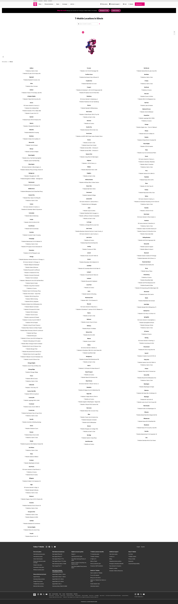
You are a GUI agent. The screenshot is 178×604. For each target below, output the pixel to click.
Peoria (146, 156)
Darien (31, 425)
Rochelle (146, 207)
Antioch (31, 90)
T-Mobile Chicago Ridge (31, 372)
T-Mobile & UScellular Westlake (146, 161)
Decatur (31, 432)
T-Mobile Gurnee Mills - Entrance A (89, 150)
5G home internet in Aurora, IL (31, 105)
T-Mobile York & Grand (32, 145)
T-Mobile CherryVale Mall (146, 234)
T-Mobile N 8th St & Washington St (146, 408)
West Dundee (146, 405)
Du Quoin (31, 460)
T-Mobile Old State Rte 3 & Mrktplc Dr (146, 393)
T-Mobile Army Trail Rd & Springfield (31, 158)
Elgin (31, 484)
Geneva (89, 105)
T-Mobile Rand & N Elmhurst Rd (89, 377)
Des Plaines (31, 447)
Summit (146, 353)
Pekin (146, 150)
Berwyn (31, 148)
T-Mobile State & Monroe (31, 267)
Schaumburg (146, 274)
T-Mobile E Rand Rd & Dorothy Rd (31, 99)
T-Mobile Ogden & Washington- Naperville (89, 401)
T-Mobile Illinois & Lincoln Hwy (31, 530)
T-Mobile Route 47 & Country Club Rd (146, 427)
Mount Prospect (89, 372)
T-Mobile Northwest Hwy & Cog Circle (31, 413)
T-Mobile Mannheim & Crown (89, 83)
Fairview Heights (31, 527)
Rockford (146, 220)
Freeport (89, 87)
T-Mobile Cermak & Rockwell (31, 275)
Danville (31, 419)
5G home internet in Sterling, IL (146, 340)
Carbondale (31, 213)
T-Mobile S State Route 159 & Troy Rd (89, 114)
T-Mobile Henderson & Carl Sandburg (89, 101)
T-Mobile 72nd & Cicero (31, 314)
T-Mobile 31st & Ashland (31, 278)
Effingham (31, 478)
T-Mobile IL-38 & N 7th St (146, 210)
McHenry (89, 325)
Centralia (31, 232)
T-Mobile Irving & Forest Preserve (31, 325)
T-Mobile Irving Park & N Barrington (89, 157)
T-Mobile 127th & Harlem (146, 146)
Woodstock (146, 425)
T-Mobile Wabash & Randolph (31, 264)
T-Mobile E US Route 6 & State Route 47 (89, 368)
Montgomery (89, 356)
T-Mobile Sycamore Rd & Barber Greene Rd (31, 444)
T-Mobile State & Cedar (31, 283)
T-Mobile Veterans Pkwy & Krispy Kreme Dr (31, 169)
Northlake (146, 74)
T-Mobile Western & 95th (31, 517)
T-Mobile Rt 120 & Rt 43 (146, 399)
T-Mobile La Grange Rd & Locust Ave (89, 225)
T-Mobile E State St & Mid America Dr (146, 228)
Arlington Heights (31, 96)
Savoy (146, 268)
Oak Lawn (146, 93)
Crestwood (31, 404)
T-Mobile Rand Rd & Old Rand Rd (89, 243)
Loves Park (89, 284)
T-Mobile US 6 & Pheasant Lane (31, 253)
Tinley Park (146, 359)
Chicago (31, 256)
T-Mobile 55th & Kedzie (31, 312)
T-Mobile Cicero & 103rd (146, 96)
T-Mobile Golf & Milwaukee (89, 422)
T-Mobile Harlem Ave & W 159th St (146, 362)
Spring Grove (146, 310)
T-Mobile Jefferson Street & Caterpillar (89, 216)
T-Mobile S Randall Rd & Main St (31, 126)
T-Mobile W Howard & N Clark (31, 309)
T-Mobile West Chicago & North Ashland (31, 343)
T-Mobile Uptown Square (146, 246)
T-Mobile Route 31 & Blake (89, 328)
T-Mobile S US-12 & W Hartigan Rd (89, 71)
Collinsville (31, 384)
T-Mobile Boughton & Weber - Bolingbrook (31, 178)
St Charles (146, 331)
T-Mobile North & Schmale (31, 228)
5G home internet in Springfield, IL (146, 320)
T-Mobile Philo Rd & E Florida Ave (146, 371)
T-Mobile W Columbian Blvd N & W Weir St (89, 268)
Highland (89, 160)
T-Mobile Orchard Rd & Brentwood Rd (89, 359)
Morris (88, 365)
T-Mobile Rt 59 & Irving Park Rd (146, 349)
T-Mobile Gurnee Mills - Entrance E (89, 148)
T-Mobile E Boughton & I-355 (31, 176)
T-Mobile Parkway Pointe (146, 325)
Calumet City (31, 195)
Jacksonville (89, 198)
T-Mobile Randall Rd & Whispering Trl (146, 307)
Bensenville (31, 142)
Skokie (146, 298)
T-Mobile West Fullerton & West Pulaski (31, 328)
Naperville (89, 393)
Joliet (89, 207)
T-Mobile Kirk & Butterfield (31, 108)
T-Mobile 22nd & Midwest (146, 112)
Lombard (89, 278)
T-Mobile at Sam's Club (31, 71)
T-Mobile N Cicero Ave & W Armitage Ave (31, 338)
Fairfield (31, 520)
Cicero (31, 375)
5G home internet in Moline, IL (89, 347)
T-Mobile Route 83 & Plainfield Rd (146, 421)
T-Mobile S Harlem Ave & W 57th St (146, 356)
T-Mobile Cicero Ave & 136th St (31, 406)
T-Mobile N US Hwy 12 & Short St (146, 313)
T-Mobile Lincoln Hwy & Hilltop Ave (31, 365)
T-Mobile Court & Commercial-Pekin (146, 152)
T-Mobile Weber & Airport (146, 249)
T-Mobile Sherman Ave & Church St (31, 505)
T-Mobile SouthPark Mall (89, 353)
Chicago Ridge (31, 369)
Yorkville (146, 431)
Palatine (146, 137)
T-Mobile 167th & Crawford (31, 394)
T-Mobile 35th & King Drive (31, 296)
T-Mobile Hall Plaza (31, 333)
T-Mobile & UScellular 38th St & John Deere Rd (89, 350)
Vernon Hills (146, 375)
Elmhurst (31, 496)
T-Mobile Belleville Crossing (31, 132)
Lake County (89, 228)
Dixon (31, 453)
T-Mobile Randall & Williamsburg (89, 108)
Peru (146, 170)
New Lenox (89, 408)
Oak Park (146, 102)
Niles (89, 414)
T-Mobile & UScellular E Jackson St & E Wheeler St (89, 309)
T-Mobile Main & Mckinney (31, 216)
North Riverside (89, 441)
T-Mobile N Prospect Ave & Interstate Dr (31, 246)
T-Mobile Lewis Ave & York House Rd (146, 402)
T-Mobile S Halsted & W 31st (31, 272)
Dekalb (31, 441)
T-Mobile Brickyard (31, 335)
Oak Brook (146, 87)
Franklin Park (89, 80)
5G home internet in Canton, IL (31, 207)
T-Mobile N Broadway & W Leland (31, 341)
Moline (89, 345)
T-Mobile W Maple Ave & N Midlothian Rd (89, 390)
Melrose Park (89, 332)
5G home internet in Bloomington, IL (31, 167)
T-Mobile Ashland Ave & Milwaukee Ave (31, 304)
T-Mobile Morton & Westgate (89, 204)
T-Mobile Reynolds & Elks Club (146, 192)
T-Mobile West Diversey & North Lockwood (31, 330)
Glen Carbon (89, 111)
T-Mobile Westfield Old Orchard (146, 300)
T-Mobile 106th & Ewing (31, 299)
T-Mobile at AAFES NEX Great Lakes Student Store (89, 136)
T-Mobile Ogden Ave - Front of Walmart (146, 127)
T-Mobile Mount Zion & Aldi (31, 435)
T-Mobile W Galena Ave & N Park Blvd (89, 92)
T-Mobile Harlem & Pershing (89, 294)
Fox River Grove (89, 74)
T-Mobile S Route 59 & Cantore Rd (89, 404)
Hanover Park (89, 154)
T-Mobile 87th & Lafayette (31, 301)
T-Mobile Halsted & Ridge (89, 195)
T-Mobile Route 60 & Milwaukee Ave (146, 377)
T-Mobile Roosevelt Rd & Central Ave (31, 351)
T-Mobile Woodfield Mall (146, 280)
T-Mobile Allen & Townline (146, 164)
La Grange (89, 222)
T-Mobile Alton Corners (31, 86)
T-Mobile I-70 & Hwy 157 (31, 387)
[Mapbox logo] (3, 57)
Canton (31, 204)
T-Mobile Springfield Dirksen (146, 322)
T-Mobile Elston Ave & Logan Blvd (31, 354)
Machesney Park (89, 297)
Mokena (89, 338)
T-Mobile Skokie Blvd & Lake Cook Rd (146, 71)
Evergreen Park (31, 511)
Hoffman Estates (89, 179)
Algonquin (31, 77)
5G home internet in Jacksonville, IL (89, 201)
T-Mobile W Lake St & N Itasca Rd (31, 73)
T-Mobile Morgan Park (31, 349)
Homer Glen (89, 186)
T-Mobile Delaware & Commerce (31, 523)
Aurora (31, 102)
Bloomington (31, 164)
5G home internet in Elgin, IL (31, 487)
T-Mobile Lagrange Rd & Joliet (31, 400)
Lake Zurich (89, 237)
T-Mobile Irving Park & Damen (31, 285)
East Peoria (31, 466)
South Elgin (146, 304)
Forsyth (31, 533)
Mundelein (89, 387)
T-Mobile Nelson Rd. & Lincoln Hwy (89, 410)
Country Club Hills (31, 391)
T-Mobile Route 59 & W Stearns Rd (31, 119)
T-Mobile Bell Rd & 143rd (88, 188)
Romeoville (146, 243)
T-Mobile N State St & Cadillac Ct (31, 139)
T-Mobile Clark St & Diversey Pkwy (31, 291)
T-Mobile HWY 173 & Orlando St (89, 300)
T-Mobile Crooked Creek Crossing (31, 235)
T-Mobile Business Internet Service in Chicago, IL (31, 259)
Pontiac (146, 189)
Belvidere (31, 136)
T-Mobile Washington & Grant (31, 463)
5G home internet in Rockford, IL (146, 223)
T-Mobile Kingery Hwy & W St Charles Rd (31, 499)
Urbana (146, 368)
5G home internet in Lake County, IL (89, 234)
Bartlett (31, 117)
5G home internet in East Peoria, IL (31, 469)
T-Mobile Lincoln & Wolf (89, 341)
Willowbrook (146, 418)
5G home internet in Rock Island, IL (146, 217)
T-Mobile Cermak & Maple (31, 151)
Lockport (89, 272)
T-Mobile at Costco (31, 288)
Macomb (89, 304)
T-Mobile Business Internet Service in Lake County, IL (89, 231)
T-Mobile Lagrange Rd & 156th (146, 118)
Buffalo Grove (31, 188)
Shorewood (146, 291)
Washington (146, 384)
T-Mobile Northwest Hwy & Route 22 (89, 77)
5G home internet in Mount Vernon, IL (89, 383)
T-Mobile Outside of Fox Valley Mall (31, 110)
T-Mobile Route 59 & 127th (146, 179)
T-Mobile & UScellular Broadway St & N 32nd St (146, 201)
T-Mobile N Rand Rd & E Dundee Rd (146, 140)
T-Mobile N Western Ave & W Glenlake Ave (31, 356)
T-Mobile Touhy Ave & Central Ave (89, 417)
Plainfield (146, 177)
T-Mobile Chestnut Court (31, 428)
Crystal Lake (31, 410)
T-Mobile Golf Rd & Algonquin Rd (146, 240)
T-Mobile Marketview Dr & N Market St (31, 241)
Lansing (89, 246)
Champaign (31, 238)
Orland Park (146, 115)
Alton (31, 83)
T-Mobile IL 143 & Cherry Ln (89, 163)
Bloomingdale (31, 155)
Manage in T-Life (104, 10)
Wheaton (146, 412)
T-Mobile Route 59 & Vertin (146, 294)
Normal (89, 426)
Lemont (89, 253)
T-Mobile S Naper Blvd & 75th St (89, 396)
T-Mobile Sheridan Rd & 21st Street (146, 440)
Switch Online (115, 10)
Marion (89, 313)
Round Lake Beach (146, 262)
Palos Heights (146, 143)
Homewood (89, 192)
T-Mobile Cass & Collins (89, 210)
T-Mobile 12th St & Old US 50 (31, 222)
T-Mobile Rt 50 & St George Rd (31, 185)
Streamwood (146, 346)
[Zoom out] (174, 34)
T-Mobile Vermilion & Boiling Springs (31, 422)
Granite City (89, 127)
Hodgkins (89, 173)
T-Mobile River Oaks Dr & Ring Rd (31, 198)
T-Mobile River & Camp (31, 474)
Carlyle (31, 219)
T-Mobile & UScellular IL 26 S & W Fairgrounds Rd (89, 90)
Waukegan (146, 396)
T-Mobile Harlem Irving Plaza (89, 438)
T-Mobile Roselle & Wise (146, 285)
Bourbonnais (31, 182)
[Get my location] (99, 23)
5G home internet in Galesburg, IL (89, 99)
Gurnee (89, 139)
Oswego (146, 124)
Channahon (31, 250)
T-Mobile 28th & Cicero (31, 378)
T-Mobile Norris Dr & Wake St (146, 133)
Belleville (31, 129)
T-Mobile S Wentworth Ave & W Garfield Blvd (31, 280)
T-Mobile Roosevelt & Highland (89, 281)
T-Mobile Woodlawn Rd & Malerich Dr (89, 262)
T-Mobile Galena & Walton (31, 456)
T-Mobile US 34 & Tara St (146, 186)
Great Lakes (89, 133)
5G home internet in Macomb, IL (89, 306)
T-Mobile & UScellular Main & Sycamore (31, 209)
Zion (146, 437)
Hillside (89, 167)
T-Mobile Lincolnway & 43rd (146, 343)
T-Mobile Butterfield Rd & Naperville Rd (146, 415)
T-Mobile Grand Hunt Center (88, 145)
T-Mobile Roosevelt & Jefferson (31, 270)
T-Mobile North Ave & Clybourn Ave (31, 346)
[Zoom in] (174, 32)
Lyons (89, 291)
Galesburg (89, 96)
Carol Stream (31, 225)
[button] (83, 32)
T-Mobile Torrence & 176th (89, 249)
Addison (31, 68)
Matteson (89, 319)
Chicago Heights (31, 363)
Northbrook (146, 68)
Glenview (89, 120)
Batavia (31, 123)
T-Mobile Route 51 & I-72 (31, 536)
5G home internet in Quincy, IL (146, 199)
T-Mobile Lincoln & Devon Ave (31, 359)
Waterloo (146, 390)
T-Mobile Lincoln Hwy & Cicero (89, 322)
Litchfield (89, 265)
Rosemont (146, 253)
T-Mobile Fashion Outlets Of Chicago (146, 255)
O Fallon (146, 80)
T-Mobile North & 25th (89, 335)
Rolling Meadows (146, 237)
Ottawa (146, 130)
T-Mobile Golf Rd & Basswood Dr (146, 282)
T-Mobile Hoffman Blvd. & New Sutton (89, 182)
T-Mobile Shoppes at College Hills (89, 429)
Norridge (89, 435)
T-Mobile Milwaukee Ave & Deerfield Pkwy (31, 191)
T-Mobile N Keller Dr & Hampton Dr (31, 481)
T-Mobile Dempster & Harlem (89, 419)
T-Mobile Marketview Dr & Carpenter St (146, 434)
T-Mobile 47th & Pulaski (31, 322)
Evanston (31, 502)
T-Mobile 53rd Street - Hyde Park (31, 293)
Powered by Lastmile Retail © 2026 (89, 601)
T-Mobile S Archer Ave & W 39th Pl (31, 320)
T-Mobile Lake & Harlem (146, 105)
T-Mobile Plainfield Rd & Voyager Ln (89, 213)
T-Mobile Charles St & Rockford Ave (146, 231)
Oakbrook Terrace (146, 109)
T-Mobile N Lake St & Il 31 (31, 113)
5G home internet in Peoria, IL (146, 159)
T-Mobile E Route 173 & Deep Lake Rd (31, 92)
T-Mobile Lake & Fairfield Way (31, 160)
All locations (4, 61)
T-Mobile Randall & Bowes (31, 490)
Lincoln (89, 259)
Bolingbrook (31, 173)
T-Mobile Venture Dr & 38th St (146, 173)
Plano (146, 183)
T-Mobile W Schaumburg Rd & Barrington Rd (146, 288)
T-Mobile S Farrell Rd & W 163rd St (89, 275)
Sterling (146, 337)
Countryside (31, 397)
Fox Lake (89, 68)
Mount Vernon (89, 381)
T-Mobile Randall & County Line (31, 80)
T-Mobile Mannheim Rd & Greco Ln (146, 258)
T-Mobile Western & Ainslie (31, 306)
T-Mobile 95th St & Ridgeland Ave (146, 99)
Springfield (146, 317)
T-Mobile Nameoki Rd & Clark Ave (89, 130)
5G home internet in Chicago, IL (31, 262)
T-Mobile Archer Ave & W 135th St (89, 255)
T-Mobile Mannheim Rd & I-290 (89, 169)
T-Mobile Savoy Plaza (146, 271)
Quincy (146, 196)
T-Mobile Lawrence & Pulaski (31, 317)
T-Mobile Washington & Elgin (146, 386)
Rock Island (146, 214)
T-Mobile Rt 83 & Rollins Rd (146, 264)
